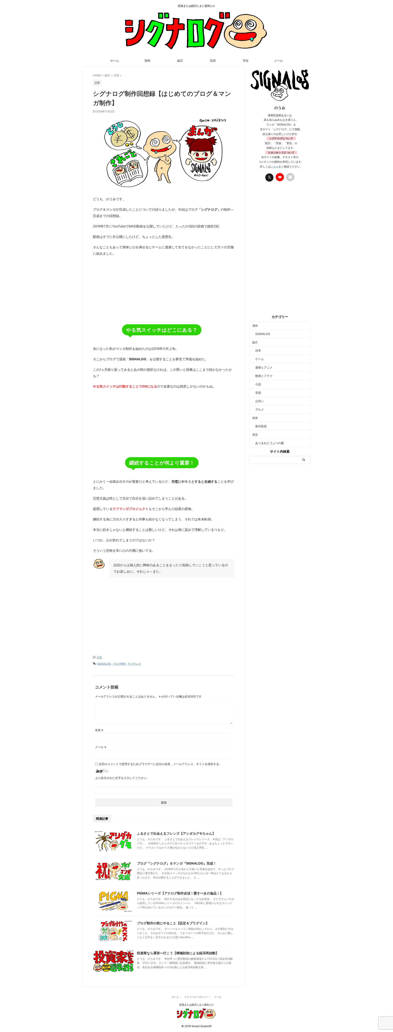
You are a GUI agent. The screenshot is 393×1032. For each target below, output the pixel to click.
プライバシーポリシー (196, 996)
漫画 (147, 60)
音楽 (256, 392)
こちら (275, 166)
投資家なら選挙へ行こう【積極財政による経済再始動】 (178, 953)
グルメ (258, 409)
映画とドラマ (262, 376)
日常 (99, 657)
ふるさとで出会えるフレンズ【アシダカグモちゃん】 (176, 833)
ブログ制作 (119, 663)
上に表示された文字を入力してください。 (122, 778)
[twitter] (269, 177)
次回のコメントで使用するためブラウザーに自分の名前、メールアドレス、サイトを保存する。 (160, 764)
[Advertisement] (164, 289)
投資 (213, 60)
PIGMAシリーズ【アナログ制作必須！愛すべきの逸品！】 (180, 893)
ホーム (114, 60)
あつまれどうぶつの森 (268, 443)
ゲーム (258, 359)
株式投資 (259, 426)
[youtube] (280, 177)
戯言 (180, 60)
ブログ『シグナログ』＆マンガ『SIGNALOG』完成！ (176, 863)
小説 (256, 384)
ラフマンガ (134, 663)
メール (278, 60)
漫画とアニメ (262, 367)
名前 (99, 730)
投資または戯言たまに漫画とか (196, 1004)
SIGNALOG (104, 663)
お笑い (258, 401)
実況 (245, 60)
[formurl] (290, 177)
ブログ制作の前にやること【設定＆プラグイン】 (173, 923)
